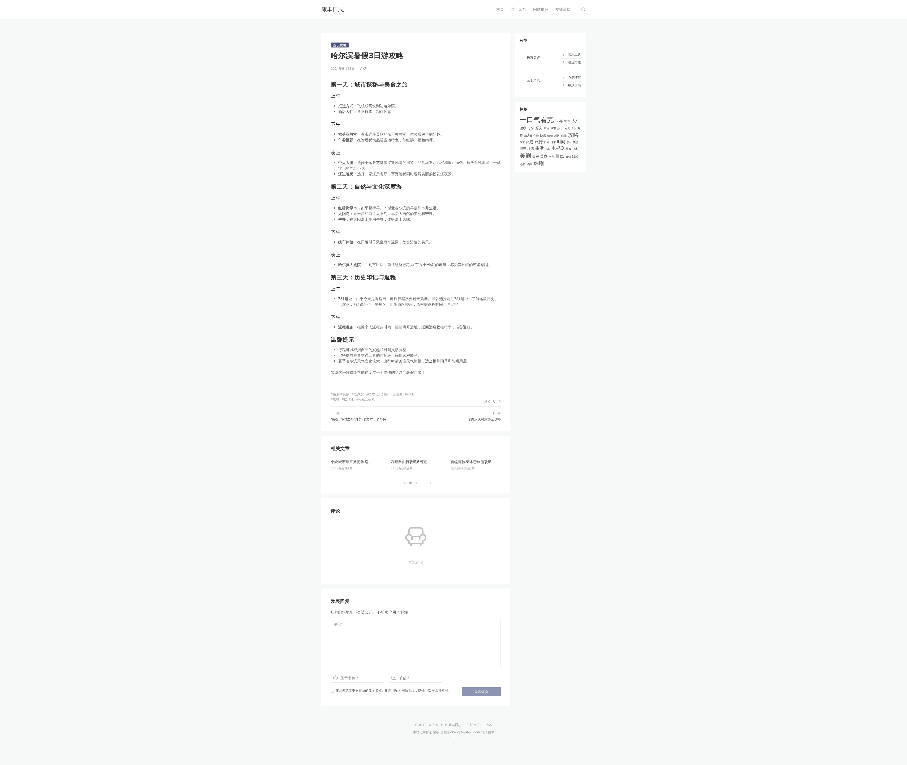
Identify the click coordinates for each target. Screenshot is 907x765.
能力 (551, 156)
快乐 (543, 136)
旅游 (530, 141)
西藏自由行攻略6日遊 (408, 461)
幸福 (528, 135)
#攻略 (335, 399)
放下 (522, 142)
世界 (559, 120)
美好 (535, 156)
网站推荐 (540, 9)
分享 (530, 128)
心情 (536, 136)
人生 (576, 120)
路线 (575, 156)
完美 (567, 128)
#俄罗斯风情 (340, 394)
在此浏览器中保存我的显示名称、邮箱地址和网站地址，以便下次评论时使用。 (393, 690)
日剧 (546, 142)
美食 (544, 156)
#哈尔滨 (358, 394)
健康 (523, 128)
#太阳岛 (396, 394)
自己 (560, 156)
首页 (500, 9)
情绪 (550, 136)
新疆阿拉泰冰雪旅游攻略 (471, 461)
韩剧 (539, 163)
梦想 (575, 142)
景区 (569, 142)
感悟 (557, 136)
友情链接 (562, 9)
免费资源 (533, 57)
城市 (553, 128)
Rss (489, 725)
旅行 (539, 141)
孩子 (560, 128)
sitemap (473, 725)
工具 (574, 128)
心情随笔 (574, 77)
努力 (539, 128)
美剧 (525, 155)
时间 (561, 141)
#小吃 (409, 394)
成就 (564, 136)
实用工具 (574, 54)
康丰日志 (332, 9)
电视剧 (558, 148)
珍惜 (530, 148)
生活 (539, 148)
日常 (553, 142)
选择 (523, 164)
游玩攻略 (339, 45)
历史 (546, 128)
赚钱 (568, 156)
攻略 (573, 134)
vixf (363, 68)
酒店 (530, 164)
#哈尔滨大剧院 (377, 394)
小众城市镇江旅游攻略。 (351, 461)
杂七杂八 (518, 9)
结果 (575, 148)
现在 (523, 148)
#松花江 (348, 399)
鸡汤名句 (574, 85)
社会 (568, 148)
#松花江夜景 (365, 399)
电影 (548, 148)
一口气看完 (537, 120)
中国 (567, 121)
